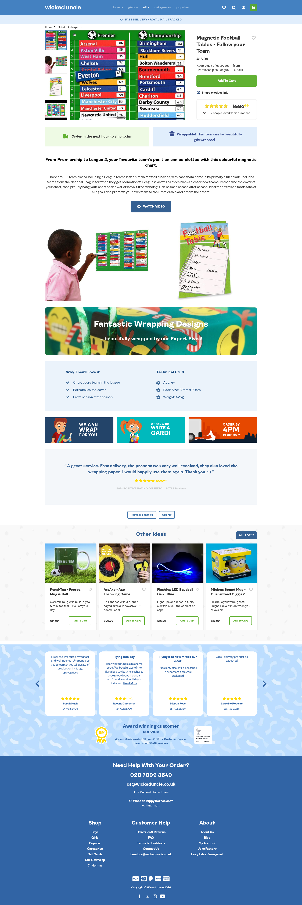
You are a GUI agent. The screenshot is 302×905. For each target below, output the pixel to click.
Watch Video (153, 206)
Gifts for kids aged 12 (70, 27)
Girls (132, 7)
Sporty (166, 514)
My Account (207, 843)
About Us (207, 832)
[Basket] (253, 7)
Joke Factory (207, 848)
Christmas (95, 865)
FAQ (151, 837)
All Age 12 (246, 535)
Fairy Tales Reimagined (207, 854)
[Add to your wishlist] (254, 38)
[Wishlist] (224, 7)
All (145, 7)
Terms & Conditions (151, 843)
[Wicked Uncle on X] (147, 896)
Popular (182, 7)
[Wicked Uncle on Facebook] (139, 896)
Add (80, 620)
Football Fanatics (142, 514)
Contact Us (151, 848)
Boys (117, 7)
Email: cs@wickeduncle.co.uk (151, 854)
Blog (207, 837)
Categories (162, 7)
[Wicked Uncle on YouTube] (162, 896)
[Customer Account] (243, 7)
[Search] (233, 7)
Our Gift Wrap (95, 860)
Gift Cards (95, 854)
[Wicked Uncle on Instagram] (154, 896)
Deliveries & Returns (150, 832)
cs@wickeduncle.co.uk (151, 784)
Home (48, 27)
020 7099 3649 (151, 775)
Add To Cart (227, 80)
